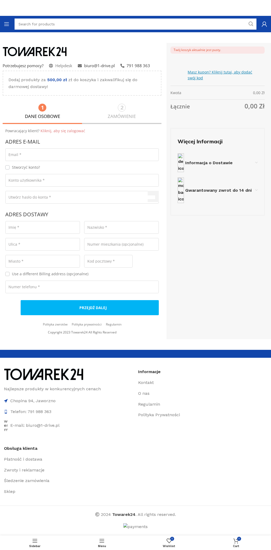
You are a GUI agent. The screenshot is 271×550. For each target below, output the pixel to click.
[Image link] (43, 373)
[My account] (264, 24)
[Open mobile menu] (6, 24)
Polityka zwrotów (55, 324)
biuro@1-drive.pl (99, 65)
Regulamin (113, 324)
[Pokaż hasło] (153, 196)
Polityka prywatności (87, 324)
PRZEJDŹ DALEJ (93, 307)
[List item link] (180, 382)
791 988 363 (138, 65)
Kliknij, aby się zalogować (62, 130)
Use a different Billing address (50, 274)
